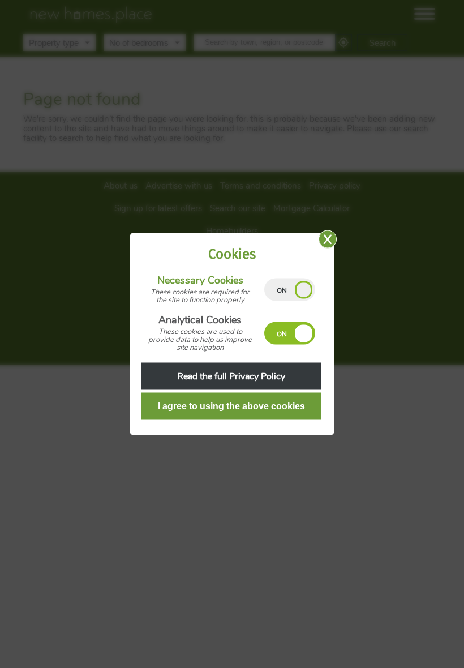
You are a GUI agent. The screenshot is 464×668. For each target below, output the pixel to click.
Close (328, 239)
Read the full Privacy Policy (231, 376)
